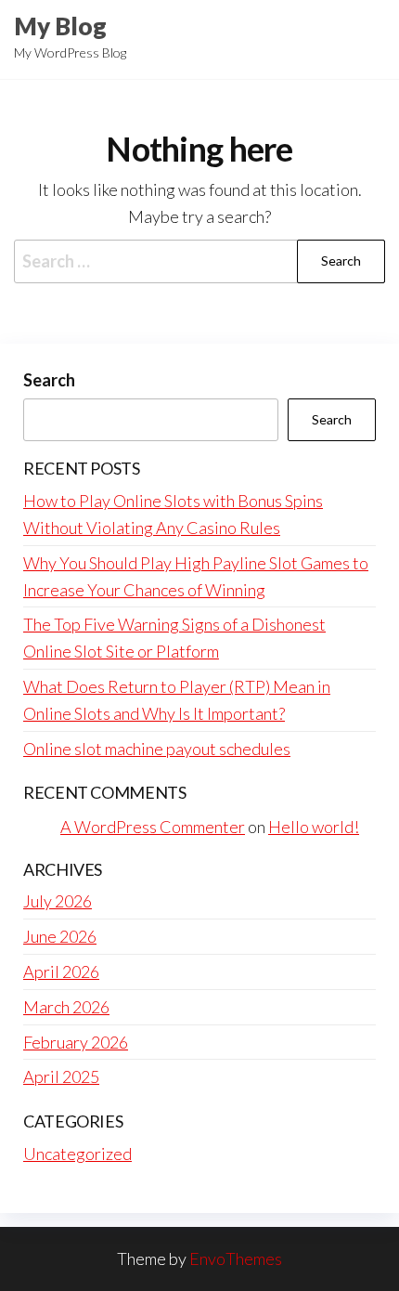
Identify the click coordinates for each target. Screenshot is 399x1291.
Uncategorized (77, 1153)
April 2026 (61, 971)
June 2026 (60, 936)
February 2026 (75, 1042)
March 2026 (66, 1007)
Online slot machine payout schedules (156, 748)
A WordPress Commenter (152, 826)
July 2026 (57, 901)
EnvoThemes (235, 1258)
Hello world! (313, 826)
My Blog (60, 26)
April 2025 (61, 1076)
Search (49, 380)
